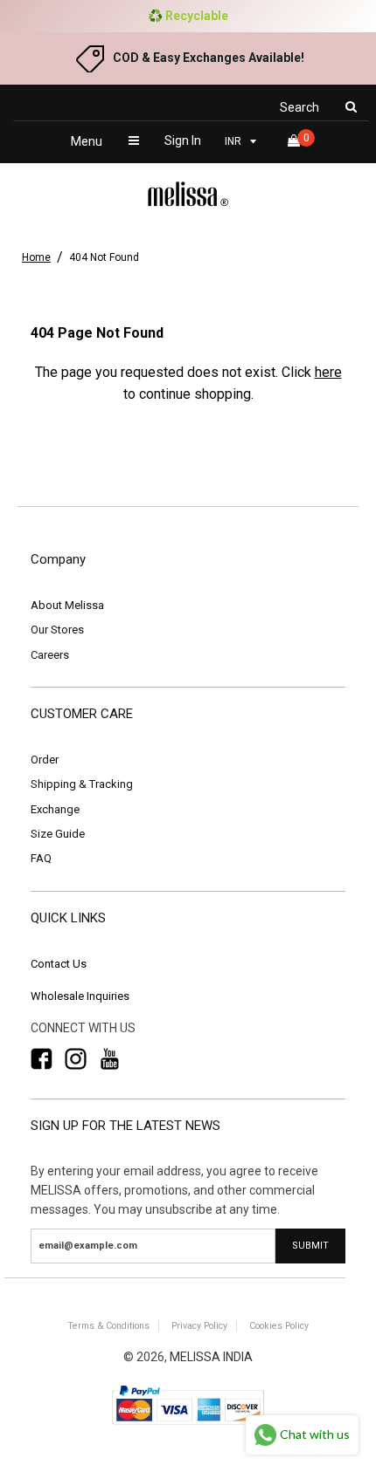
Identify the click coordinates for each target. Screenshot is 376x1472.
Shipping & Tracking (82, 784)
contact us (59, 963)
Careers (50, 654)
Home (36, 257)
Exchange (55, 809)
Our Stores (57, 629)
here (328, 372)
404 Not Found (104, 257)
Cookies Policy (279, 1326)
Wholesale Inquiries (80, 996)
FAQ (41, 858)
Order (45, 759)
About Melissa (67, 605)
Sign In (182, 140)
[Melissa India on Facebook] (41, 1059)
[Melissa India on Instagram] (76, 1059)
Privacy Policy (199, 1326)
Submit (310, 1245)
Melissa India (211, 1357)
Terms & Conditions (108, 1326)
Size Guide (58, 833)
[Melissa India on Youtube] (110, 1059)
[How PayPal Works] (188, 1426)
